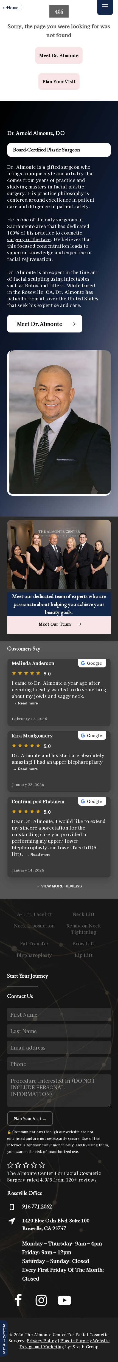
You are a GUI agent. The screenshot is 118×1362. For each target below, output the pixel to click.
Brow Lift (83, 943)
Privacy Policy (42, 1340)
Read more (28, 703)
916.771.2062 (37, 1206)
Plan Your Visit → (30, 1118)
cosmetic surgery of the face (44, 235)
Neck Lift (84, 914)
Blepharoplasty (34, 955)
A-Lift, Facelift (34, 914)
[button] (105, 6)
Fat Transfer (34, 943)
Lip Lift (83, 955)
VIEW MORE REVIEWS (61, 886)
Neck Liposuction (34, 925)
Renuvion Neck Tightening (83, 928)
